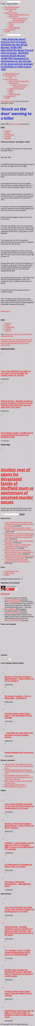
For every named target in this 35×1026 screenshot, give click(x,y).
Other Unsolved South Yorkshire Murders (20, 19)
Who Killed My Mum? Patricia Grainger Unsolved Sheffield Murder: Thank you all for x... (19, 771)
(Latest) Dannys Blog (12, 571)
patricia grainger (19, 334)
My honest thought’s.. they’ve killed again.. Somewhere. (18, 697)
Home (3, 101)
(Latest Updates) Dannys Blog (19, 15)
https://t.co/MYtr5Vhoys (13, 600)
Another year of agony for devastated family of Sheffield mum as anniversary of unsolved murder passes (17, 485)
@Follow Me (5, 594)
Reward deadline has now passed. (19, 753)
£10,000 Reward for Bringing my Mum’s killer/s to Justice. (18, 866)
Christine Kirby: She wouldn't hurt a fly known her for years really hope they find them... (19, 766)
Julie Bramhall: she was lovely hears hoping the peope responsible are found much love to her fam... (19, 777)
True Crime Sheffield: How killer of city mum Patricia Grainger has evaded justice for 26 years (16, 373)
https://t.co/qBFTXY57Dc (13, 620)
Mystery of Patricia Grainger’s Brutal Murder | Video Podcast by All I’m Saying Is (19, 530)
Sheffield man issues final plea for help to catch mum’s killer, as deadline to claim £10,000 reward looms (19, 1014)
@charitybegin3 (10, 609)
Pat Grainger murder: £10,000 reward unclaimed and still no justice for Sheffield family (17, 435)
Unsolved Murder (7, 336)
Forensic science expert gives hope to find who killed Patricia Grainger (19, 557)
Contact (7, 31)
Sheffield (29, 334)
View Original (5, 311)
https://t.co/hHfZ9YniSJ (13, 613)
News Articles (13, 16)
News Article (8, 334)
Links (10, 11)
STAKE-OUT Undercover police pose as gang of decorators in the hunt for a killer (16, 340)
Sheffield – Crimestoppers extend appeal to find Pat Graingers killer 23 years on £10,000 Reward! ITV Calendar (19, 846)
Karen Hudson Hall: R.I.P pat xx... (16, 785)
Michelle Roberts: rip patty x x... (16, 787)
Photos (11, 24)
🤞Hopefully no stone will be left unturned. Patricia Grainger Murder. (17, 560)
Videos (11, 26)
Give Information (11, 9)
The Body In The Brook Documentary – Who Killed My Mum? (18, 884)
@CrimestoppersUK (14, 602)
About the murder (11, 13)
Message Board (10, 29)
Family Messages (14, 28)
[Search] (1, 2)
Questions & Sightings (16, 22)
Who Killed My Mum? (12, 7)
